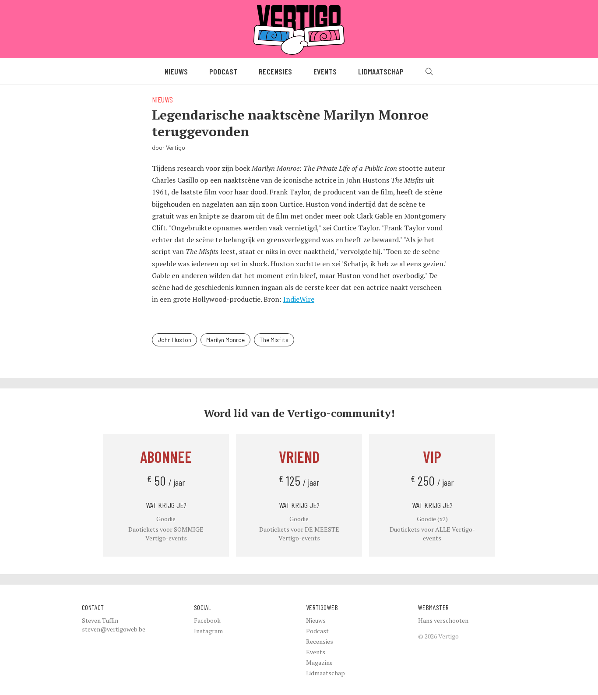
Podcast (223, 71)
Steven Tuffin (100, 620)
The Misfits (274, 339)
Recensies (275, 71)
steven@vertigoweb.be (113, 629)
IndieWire (298, 299)
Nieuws (176, 71)
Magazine (319, 662)
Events (325, 71)
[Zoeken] (429, 71)
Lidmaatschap (381, 71)
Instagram (208, 631)
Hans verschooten (443, 620)
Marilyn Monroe (225, 339)
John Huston (174, 339)
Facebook (207, 620)
